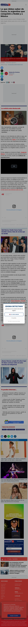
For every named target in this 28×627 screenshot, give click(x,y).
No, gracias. (14, 317)
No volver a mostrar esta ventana (14, 321)
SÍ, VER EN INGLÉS (14, 314)
